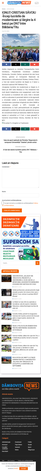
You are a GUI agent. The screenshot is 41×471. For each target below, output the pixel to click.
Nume (4, 191)
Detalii (16, 468)
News (17, 450)
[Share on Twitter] (15, 64)
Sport (29, 447)
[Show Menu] (3, 3)
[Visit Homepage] (19, 3)
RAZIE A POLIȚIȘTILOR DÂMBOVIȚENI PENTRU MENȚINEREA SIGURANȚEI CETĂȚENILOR (24, 328)
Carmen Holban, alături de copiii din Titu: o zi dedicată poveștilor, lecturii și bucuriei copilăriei (26, 338)
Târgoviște (31, 450)
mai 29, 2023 (5, 31)
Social (30, 444)
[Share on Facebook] (6, 64)
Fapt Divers (18, 444)
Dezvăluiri (5, 451)
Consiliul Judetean (5, 448)
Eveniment (18, 442)
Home (3, 9)
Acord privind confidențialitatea (11, 200)
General (17, 447)
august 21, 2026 (17, 286)
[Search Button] (38, 263)
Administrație (10, 9)
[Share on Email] (34, 64)
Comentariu (6, 167)
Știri (3, 460)
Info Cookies (11, 460)
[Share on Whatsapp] (25, 64)
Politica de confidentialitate (25, 460)
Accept (23, 468)
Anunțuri (4, 444)
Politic (30, 442)
